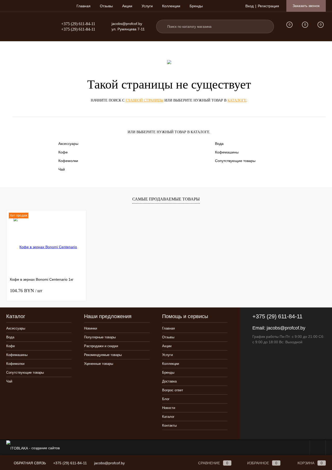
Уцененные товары (98, 364)
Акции (127, 6)
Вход (249, 6)
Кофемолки (68, 161)
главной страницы (144, 100)
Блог (166, 399)
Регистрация (268, 6)
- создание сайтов (44, 448)
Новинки (90, 328)
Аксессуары (68, 144)
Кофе (63, 152)
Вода (219, 144)
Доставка (169, 381)
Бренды (196, 6)
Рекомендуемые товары (103, 355)
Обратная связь (29, 463)
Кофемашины (227, 152)
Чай (61, 169)
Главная (84, 6)
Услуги (147, 6)
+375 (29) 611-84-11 (78, 24)
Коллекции (171, 6)
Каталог (168, 417)
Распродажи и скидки (101, 346)
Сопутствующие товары (235, 161)
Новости (168, 408)
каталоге (236, 100)
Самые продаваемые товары (166, 199)
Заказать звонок (306, 6)
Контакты (169, 425)
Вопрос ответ (172, 390)
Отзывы (106, 6)
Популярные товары (100, 337)
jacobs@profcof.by (127, 24)
